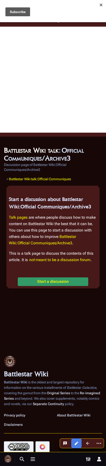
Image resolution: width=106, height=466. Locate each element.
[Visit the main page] (8, 459)
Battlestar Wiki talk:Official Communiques (40, 179)
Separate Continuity (48, 404)
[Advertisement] (53, 80)
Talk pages (18, 217)
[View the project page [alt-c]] (88, 443)
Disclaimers (13, 425)
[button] (53, 281)
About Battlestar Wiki (73, 415)
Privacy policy (14, 415)
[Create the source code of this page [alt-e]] (76, 443)
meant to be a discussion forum (59, 259)
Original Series (58, 393)
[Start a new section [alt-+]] (65, 443)
